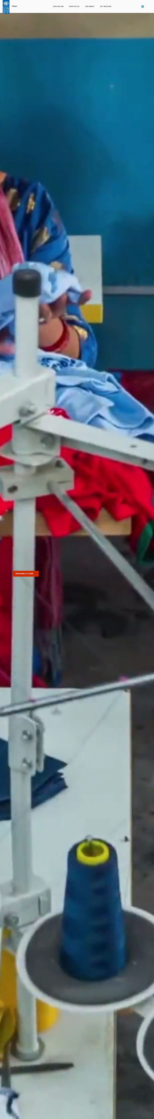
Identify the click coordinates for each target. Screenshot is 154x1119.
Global (142, 6)
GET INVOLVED (105, 6)
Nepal (14, 6)
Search (147, 6)
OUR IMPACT (90, 6)
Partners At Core (24, 573)
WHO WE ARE (58, 6)
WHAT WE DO (74, 6)
